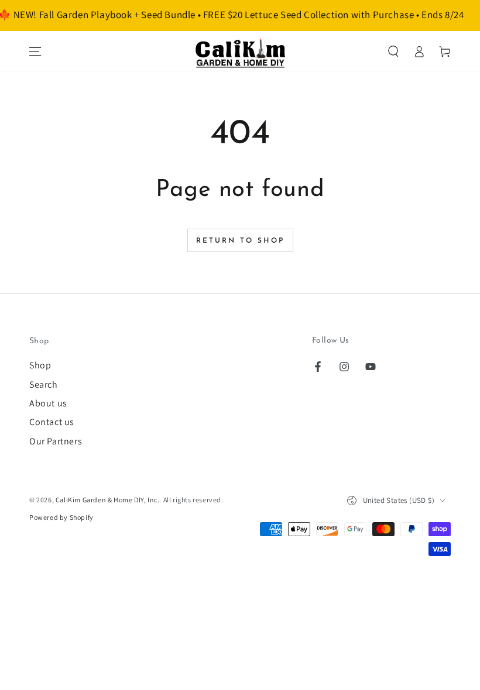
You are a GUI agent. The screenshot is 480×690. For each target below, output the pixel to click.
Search (43, 384)
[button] (393, 51)
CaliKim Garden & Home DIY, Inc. (108, 499)
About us (48, 403)
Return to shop (240, 240)
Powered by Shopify (61, 517)
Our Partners (55, 441)
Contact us (51, 422)
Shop (40, 365)
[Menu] (35, 51)
